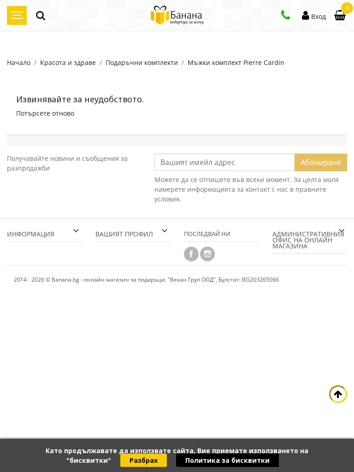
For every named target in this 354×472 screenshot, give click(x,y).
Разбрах (144, 460)
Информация (30, 234)
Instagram (207, 254)
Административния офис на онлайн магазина (308, 240)
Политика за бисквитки (227, 460)
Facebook (191, 254)
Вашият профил (124, 234)
